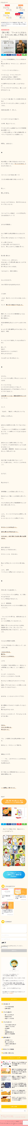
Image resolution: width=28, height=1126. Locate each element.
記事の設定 (8, 1008)
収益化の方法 (8, 1016)
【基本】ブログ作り (10, 1026)
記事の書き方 (6, 1037)
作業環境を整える (9, 1032)
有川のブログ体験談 (5, 29)
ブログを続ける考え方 (10, 1024)
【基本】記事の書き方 (10, 1043)
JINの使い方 (6, 1004)
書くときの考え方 (9, 1042)
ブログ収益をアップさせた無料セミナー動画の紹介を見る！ (14, 874)
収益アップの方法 (9, 1018)
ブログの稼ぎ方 (7, 1012)
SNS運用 (7, 1028)
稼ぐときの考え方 (9, 1014)
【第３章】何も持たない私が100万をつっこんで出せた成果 (14, 801)
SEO (6, 1030)
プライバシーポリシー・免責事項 (13, 1121)
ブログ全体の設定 (9, 1006)
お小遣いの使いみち (8, 1053)
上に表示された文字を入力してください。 (12, 945)
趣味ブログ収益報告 (10, 1033)
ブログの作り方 (7, 1022)
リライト (7, 1045)
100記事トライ (9, 1040)
